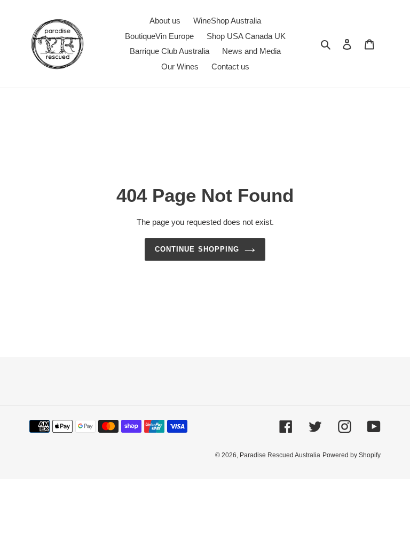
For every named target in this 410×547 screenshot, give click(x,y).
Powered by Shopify (351, 455)
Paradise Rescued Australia (280, 455)
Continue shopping (197, 249)
